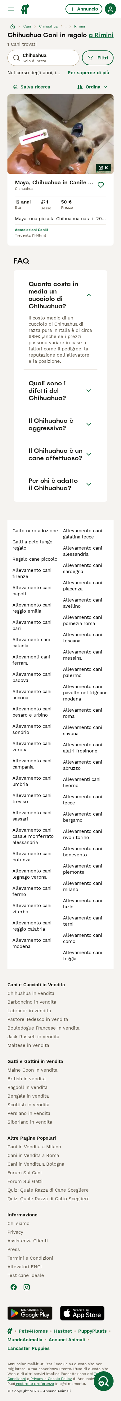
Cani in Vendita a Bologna (35, 1164)
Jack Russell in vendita (33, 1036)
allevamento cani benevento (82, 852)
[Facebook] (13, 1287)
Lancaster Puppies (28, 1348)
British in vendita (26, 1079)
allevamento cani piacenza (82, 586)
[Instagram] (26, 1287)
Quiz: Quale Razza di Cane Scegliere (48, 1190)
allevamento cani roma (82, 713)
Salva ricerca (35, 87)
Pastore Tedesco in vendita (37, 1019)
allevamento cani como (82, 938)
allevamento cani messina (82, 655)
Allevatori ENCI (24, 1267)
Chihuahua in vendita (30, 993)
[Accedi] (110, 9)
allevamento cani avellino (82, 603)
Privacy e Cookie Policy (50, 1379)
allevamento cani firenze (32, 573)
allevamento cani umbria (32, 781)
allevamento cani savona (82, 730)
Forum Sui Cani (24, 1173)
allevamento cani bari (32, 625)
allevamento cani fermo (32, 891)
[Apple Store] (82, 1313)
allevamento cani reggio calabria (32, 926)
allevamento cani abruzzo (82, 765)
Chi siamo (18, 1223)
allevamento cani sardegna (82, 568)
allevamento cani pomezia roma (82, 620)
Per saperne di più (88, 72)
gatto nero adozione (35, 530)
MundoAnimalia (25, 1340)
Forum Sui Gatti (25, 1181)
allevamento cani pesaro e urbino (32, 712)
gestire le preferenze (34, 1384)
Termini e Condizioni (30, 1258)
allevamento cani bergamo (82, 817)
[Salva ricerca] (104, 1381)
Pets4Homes (33, 1331)
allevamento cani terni (82, 921)
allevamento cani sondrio (32, 729)
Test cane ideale (25, 1275)
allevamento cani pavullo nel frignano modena (85, 693)
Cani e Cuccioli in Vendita (36, 985)
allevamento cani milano (82, 886)
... (66, 26)
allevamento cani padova (32, 677)
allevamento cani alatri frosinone (82, 748)
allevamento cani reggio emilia (32, 608)
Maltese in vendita (28, 1045)
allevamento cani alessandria (82, 551)
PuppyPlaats (92, 1331)
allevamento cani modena (32, 943)
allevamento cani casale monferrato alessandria (33, 836)
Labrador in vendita (29, 1010)
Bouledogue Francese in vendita (43, 1028)
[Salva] (101, 185)
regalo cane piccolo (34, 559)
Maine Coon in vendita (32, 1070)
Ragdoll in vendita (27, 1087)
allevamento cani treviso (32, 798)
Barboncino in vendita (31, 1002)
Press (13, 1249)
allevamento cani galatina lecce (82, 534)
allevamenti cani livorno (82, 782)
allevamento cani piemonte (82, 869)
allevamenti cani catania (31, 643)
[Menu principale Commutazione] (11, 9)
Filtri (102, 58)
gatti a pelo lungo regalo (32, 545)
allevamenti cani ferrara (31, 660)
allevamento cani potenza (32, 857)
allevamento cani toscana (82, 638)
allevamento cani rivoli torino (82, 834)
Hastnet (63, 1331)
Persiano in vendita (28, 1113)
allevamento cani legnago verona (32, 874)
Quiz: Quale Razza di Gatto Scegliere (48, 1199)
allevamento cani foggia (82, 956)
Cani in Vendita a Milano (34, 1147)
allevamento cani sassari (32, 816)
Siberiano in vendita (29, 1122)
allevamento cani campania (32, 764)
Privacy (15, 1232)
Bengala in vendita (28, 1096)
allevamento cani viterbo (32, 909)
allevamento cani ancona (32, 694)
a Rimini (101, 35)
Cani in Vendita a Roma (33, 1155)
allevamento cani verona (32, 746)
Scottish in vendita (28, 1105)
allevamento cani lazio (82, 904)
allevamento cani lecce (82, 800)
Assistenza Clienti (27, 1241)
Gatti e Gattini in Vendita (35, 1061)
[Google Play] (29, 1313)
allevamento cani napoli (32, 591)
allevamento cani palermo (82, 672)
